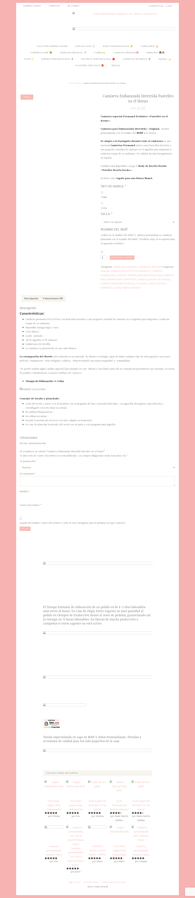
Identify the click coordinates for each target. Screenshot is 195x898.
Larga (104, 197)
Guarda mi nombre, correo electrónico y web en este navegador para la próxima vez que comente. (73, 523)
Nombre (25, 491)
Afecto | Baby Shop (45, 26)
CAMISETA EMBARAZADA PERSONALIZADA (139, 275)
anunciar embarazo (111, 271)
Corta (104, 208)
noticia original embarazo (127, 288)
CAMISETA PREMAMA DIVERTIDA (118, 284)
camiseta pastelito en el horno (153, 279)
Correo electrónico (31, 505)
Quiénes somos (91, 882)
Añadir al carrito (122, 257)
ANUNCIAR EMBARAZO (125, 267)
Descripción (31, 298)
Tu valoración (28, 474)
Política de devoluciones (114, 882)
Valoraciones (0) (53, 298)
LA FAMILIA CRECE (146, 284)
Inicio (71, 83)
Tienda (78, 83)
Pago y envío (75, 882)
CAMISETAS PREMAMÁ (151, 267)
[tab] (31, 298)
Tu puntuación (28, 461)
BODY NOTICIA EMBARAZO (136, 271)
